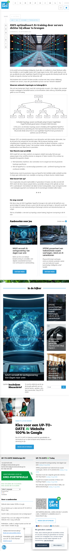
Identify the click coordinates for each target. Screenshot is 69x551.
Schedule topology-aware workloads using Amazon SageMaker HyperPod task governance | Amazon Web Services (38, 123)
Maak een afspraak (25, 447)
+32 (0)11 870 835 (6, 463)
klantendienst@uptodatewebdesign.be (13, 467)
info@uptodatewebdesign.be (10, 465)
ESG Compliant (44, 526)
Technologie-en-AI (34, 20)
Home (12, 20)
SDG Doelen (55, 526)
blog (17, 20)
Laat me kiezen (48, 540)
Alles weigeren (57, 545)
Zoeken (66, 3)
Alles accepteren (42, 545)
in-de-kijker (24, 20)
